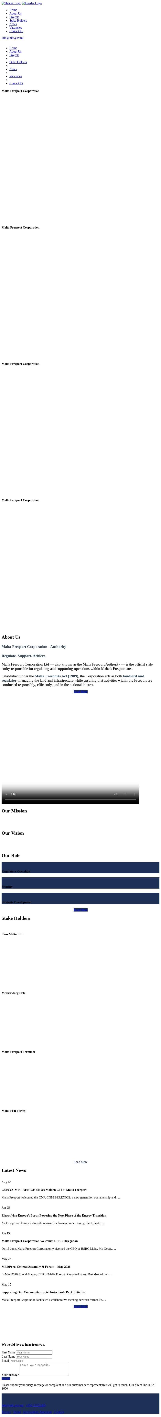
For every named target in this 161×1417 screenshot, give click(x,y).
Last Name (8, 1356)
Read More (81, 691)
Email (5, 1360)
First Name (8, 1352)
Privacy (6, 1412)
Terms (17, 1412)
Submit (6, 1378)
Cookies (59, 1412)
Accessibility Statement (37, 1412)
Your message (10, 1374)
